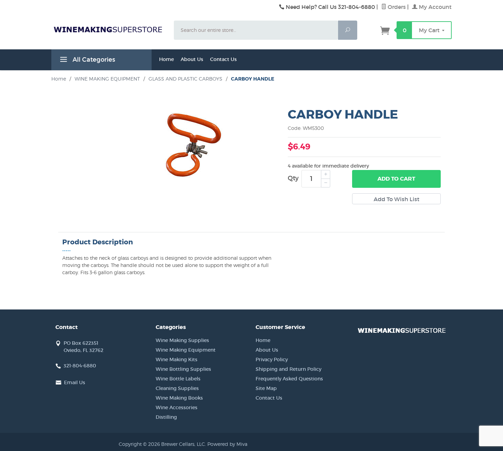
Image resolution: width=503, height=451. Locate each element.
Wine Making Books (179, 398)
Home (166, 59)
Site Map (266, 388)
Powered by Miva (227, 444)
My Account (434, 6)
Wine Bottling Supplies (183, 369)
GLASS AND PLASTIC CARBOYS (185, 79)
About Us (192, 59)
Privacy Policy (272, 359)
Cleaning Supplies (177, 388)
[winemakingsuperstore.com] (108, 29)
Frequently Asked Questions (289, 379)
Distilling (166, 417)
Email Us (74, 382)
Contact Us (223, 59)
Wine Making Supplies (182, 340)
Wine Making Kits (176, 359)
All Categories (93, 59)
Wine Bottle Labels (178, 379)
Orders (396, 6)
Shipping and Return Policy (288, 369)
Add (396, 178)
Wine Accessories (176, 407)
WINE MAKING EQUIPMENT (107, 79)
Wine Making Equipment (186, 350)
